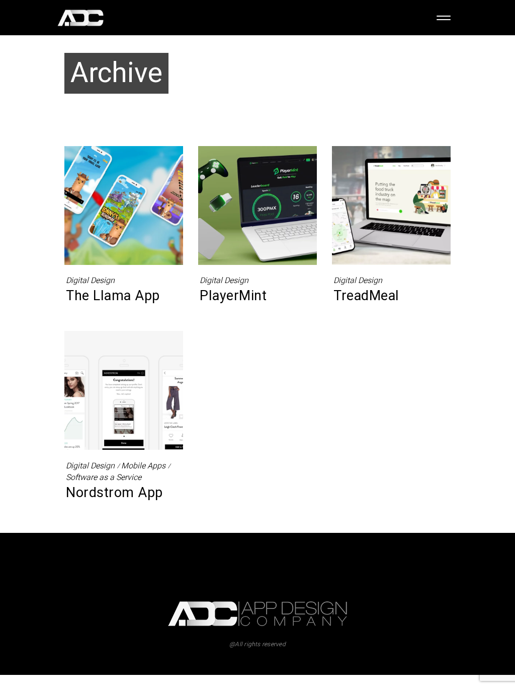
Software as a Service (103, 478)
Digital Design (90, 281)
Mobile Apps (143, 466)
